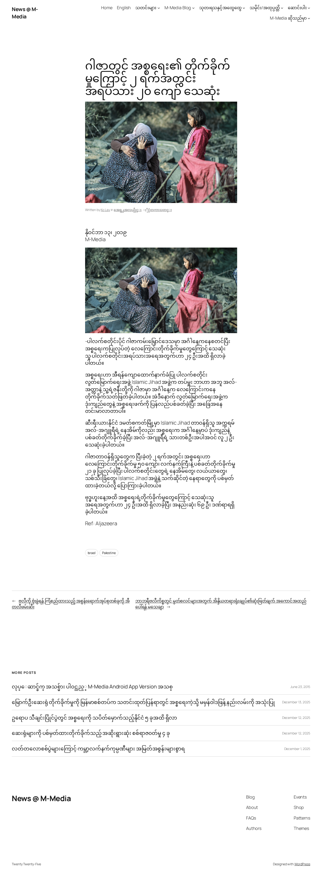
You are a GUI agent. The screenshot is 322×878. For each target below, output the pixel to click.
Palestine (109, 553)
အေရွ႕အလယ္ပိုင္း (127, 209)
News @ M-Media (25, 13)
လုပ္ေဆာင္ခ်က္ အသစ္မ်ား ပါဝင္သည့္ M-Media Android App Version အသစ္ (92, 687)
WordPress (302, 864)
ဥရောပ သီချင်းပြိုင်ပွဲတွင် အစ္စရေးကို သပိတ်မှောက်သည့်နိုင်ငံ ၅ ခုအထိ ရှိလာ (94, 718)
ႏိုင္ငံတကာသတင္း (160, 209)
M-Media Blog (178, 7)
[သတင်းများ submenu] (158, 7)
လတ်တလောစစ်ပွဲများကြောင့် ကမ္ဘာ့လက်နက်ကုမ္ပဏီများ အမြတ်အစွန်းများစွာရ (98, 749)
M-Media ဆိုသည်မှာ (288, 18)
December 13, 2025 (296, 702)
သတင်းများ (145, 7)
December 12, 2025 (296, 717)
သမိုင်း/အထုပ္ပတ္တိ (265, 7)
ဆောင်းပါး (297, 7)
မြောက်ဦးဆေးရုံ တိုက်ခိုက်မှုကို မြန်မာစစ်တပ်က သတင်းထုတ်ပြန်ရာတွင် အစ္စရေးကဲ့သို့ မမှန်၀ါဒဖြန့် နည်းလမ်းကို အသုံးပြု (143, 702)
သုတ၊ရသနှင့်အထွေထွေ (220, 7)
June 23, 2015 (300, 686)
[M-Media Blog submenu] (193, 7)
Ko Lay (105, 209)
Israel (91, 553)
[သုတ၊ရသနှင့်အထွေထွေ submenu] (244, 7)
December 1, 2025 (297, 748)
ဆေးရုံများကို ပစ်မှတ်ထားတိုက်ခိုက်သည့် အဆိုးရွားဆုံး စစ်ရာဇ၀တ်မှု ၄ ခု (91, 733)
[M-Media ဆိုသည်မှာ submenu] (309, 18)
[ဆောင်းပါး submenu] (309, 7)
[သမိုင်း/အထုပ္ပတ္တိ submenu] (282, 7)
